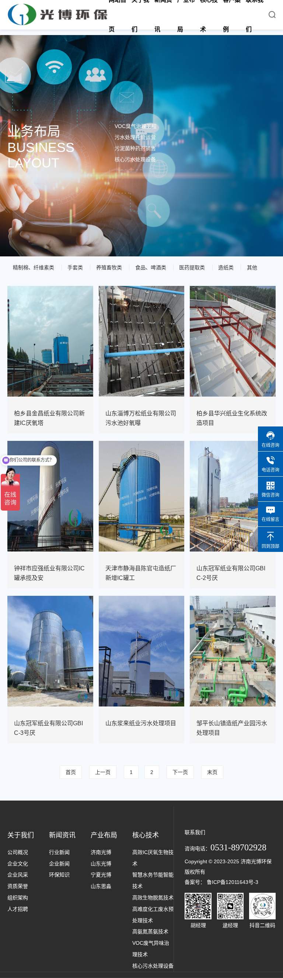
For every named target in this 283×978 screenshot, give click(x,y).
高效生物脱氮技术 (153, 898)
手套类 (75, 267)
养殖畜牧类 (109, 267)
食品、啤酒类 (150, 267)
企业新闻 (59, 864)
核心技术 (145, 835)
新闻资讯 (62, 835)
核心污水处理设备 (153, 966)
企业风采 (17, 875)
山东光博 (101, 864)
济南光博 (101, 852)
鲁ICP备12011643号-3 (232, 882)
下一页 (180, 772)
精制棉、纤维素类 (33, 267)
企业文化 (17, 864)
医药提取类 (192, 267)
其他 (252, 267)
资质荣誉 (17, 886)
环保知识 (59, 875)
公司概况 (17, 852)
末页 (212, 772)
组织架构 (17, 898)
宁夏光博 (101, 875)
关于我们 (20, 835)
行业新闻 (59, 852)
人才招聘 (17, 909)
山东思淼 (101, 886)
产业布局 (104, 835)
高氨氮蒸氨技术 (150, 931)
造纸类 (226, 267)
